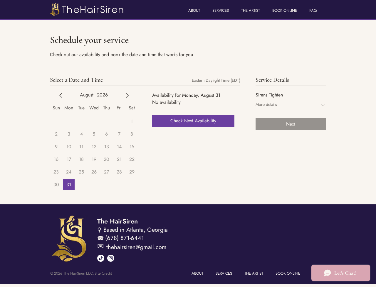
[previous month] (60, 95)
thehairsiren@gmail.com (132, 247)
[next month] (127, 95)
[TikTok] (100, 258)
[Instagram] (110, 258)
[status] (216, 80)
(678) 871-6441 (120, 238)
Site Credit (103, 273)
